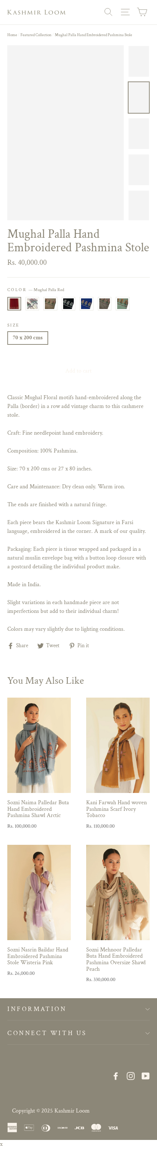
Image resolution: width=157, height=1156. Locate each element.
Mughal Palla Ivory (32, 303)
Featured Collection (35, 35)
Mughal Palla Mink (105, 303)
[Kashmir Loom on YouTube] (146, 1075)
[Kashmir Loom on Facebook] (116, 1075)
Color (35, 290)
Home (12, 35)
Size (13, 325)
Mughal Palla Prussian (86, 303)
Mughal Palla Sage (123, 303)
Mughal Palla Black (69, 303)
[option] (65, 132)
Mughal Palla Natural (50, 303)
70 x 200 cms (28, 337)
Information (37, 1009)
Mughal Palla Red (14, 303)
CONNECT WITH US (47, 1033)
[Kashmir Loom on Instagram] (131, 1075)
